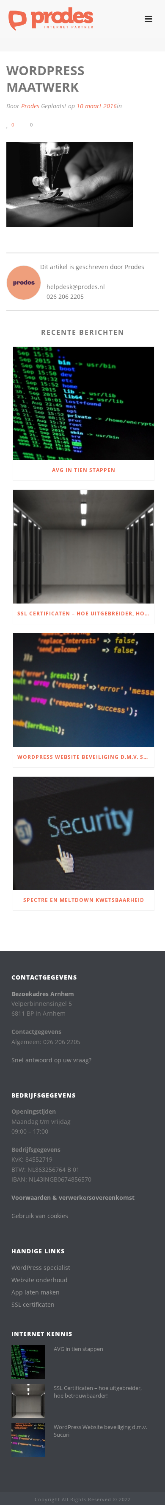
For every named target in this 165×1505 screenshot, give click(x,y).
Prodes (30, 106)
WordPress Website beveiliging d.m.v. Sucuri (85, 757)
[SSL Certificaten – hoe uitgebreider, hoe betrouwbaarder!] (83, 547)
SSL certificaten (33, 1304)
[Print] (61, 124)
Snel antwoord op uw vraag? (51, 1060)
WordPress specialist (40, 1268)
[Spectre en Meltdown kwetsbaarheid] (83, 833)
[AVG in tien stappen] (83, 403)
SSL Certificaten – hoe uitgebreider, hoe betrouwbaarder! (85, 613)
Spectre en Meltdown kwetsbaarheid (83, 900)
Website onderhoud (39, 1280)
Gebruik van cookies (39, 1216)
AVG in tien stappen (84, 470)
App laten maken (35, 1292)
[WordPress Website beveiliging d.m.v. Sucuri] (83, 690)
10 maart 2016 (97, 106)
